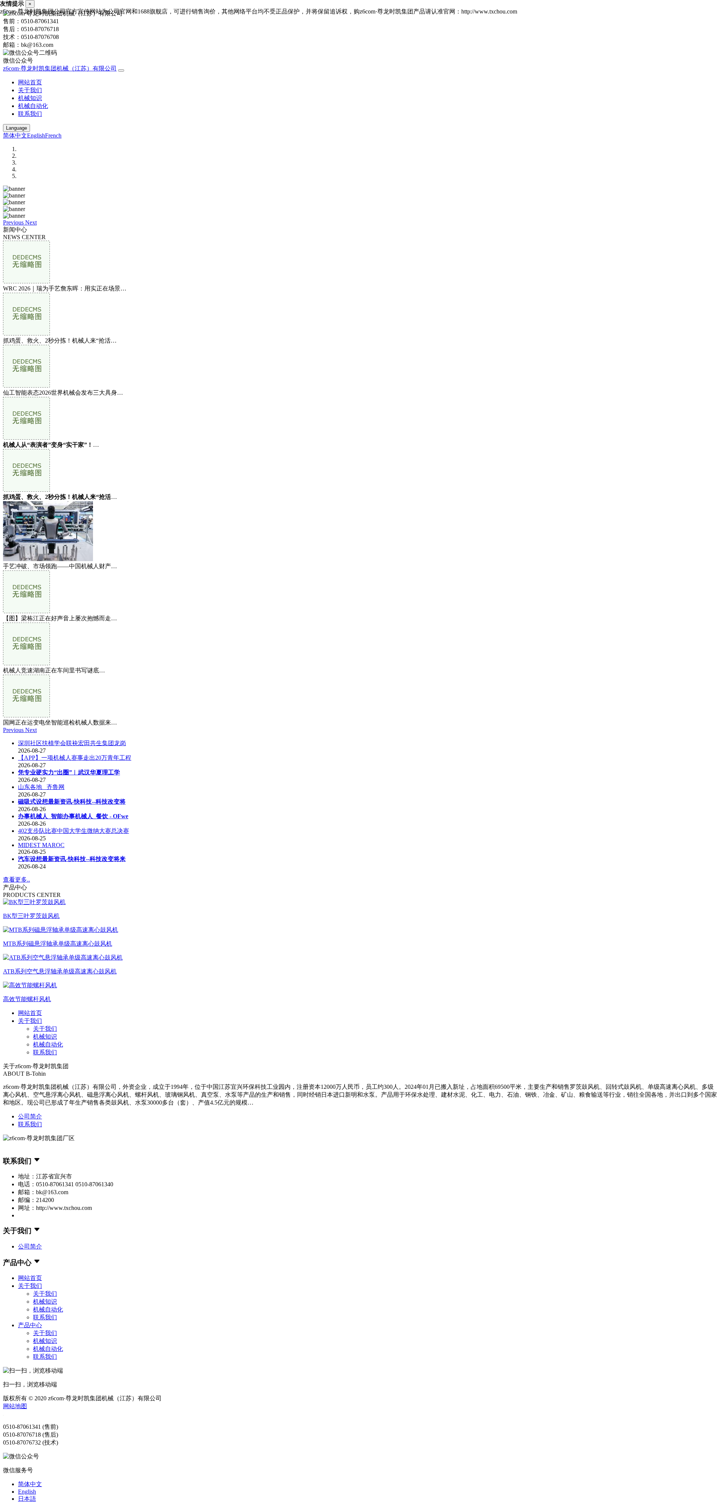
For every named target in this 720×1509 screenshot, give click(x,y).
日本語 (27, 1499)
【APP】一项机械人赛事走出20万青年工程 (74, 757)
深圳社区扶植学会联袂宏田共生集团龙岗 (72, 743)
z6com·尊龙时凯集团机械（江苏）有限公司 (60, 68)
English (36, 135)
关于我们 (30, 90)
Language (16, 128)
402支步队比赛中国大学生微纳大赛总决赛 (73, 831)
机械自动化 (33, 106)
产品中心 (30, 1325)
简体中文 (15, 135)
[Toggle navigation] (121, 70)
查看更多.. (16, 879)
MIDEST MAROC (41, 845)
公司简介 (30, 1116)
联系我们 (30, 114)
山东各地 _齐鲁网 (41, 787)
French (53, 135)
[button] (14, 222)
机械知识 (30, 98)
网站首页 (30, 82)
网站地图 (15, 1406)
